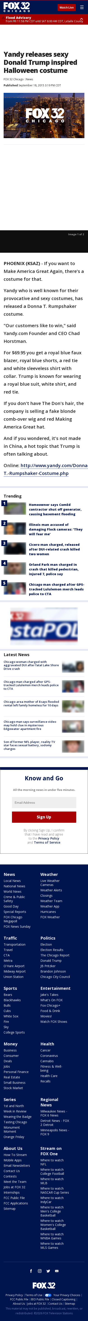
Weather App (49, 906)
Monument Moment (12, 1129)
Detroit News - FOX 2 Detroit (54, 1123)
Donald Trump (51, 960)
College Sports (14, 1032)
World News (12, 891)
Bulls (7, 1005)
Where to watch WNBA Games (52, 1236)
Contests (10, 1176)
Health (47, 1044)
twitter (48, 1271)
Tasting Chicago (15, 1122)
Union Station (13, 977)
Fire (6, 1021)
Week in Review (15, 1111)
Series (10, 1099)
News (29, 79)
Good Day (11, 906)
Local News (12, 881)
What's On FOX (51, 1000)
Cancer (45, 1050)
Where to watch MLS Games (52, 1245)
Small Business (14, 1082)
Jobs (7, 1066)
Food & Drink (50, 1011)
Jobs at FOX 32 (14, 1187)
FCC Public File (14, 1198)
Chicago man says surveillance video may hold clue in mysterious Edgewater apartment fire (30, 725)
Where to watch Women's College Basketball (53, 1225)
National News (14, 886)
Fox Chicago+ (50, 1005)
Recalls (45, 1081)
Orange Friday (14, 1137)
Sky (6, 1027)
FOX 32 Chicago (14, 79)
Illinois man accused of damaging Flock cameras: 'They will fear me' (56, 529)
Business (10, 1050)
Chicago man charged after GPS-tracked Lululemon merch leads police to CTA (56, 589)
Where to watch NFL (52, 1162)
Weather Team (51, 901)
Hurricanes (48, 912)
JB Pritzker (48, 966)
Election (46, 944)
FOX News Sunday (17, 926)
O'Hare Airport (14, 966)
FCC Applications (16, 1203)
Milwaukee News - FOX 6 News (53, 1113)
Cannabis (47, 1061)
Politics (47, 938)
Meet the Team (15, 1182)
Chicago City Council (55, 977)
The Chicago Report (54, 955)
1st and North (14, 1106)
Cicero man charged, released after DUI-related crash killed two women (54, 549)
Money (10, 1044)
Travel (8, 950)
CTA (7, 955)
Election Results (51, 950)
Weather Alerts (51, 890)
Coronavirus (49, 1055)
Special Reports (15, 912)
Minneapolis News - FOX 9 (54, 1132)
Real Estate (12, 1077)
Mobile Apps (13, 1160)
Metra (8, 960)
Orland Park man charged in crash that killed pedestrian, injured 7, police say (54, 569)
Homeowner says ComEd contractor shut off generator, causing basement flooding (55, 509)
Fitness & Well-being (51, 1068)
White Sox (11, 1016)
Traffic (10, 938)
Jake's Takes (49, 994)
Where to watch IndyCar (52, 1200)
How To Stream (15, 1155)
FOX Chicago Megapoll (13, 919)
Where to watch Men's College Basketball (52, 1211)
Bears (8, 994)
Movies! (46, 1016)
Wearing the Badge (18, 1116)
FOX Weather (50, 917)
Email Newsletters (17, 1165)
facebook (31, 1271)
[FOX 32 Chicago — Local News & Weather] (17, 7)
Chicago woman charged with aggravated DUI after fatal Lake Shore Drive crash (31, 665)
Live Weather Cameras (50, 883)
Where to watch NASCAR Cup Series (54, 1190)
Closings (46, 895)
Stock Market (13, 1088)
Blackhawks (12, 1000)
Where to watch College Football (52, 1171)
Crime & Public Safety (14, 899)
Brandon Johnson (53, 971)
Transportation (14, 944)
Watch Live (67, 7)
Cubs (7, 1011)
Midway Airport (15, 971)
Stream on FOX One (51, 1151)
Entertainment (55, 988)
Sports (10, 988)
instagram (39, 1271)
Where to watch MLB (52, 1181)
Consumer (11, 1055)
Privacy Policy (48, 838)
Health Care (49, 1076)
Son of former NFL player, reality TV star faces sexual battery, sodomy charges (29, 745)
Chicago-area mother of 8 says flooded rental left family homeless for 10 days (31, 703)
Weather (49, 874)
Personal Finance (16, 1072)
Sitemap (10, 1208)
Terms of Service (47, 842)
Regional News (49, 1102)
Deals (8, 1061)
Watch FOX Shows (53, 1021)
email (56, 1271)
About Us (13, 1148)
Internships (12, 1192)
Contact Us (12, 1171)
